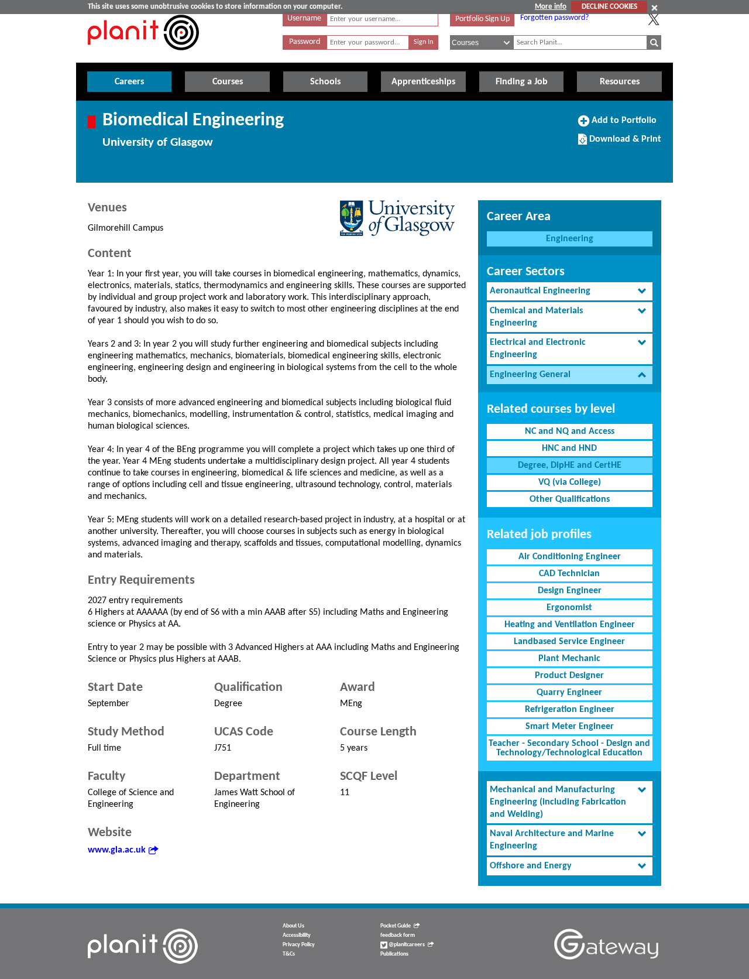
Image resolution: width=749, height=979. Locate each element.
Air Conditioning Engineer (569, 557)
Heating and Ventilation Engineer (569, 624)
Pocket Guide (395, 926)
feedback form (397, 935)
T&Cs (289, 954)
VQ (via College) (569, 482)
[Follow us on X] (653, 19)
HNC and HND (569, 448)
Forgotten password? (554, 17)
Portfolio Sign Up (482, 19)
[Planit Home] (143, 56)
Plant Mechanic (569, 658)
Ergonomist (569, 607)
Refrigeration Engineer (569, 709)
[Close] (654, 7)
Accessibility (297, 935)
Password (304, 42)
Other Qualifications (570, 499)
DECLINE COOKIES (609, 7)
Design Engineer (570, 590)
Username (304, 18)
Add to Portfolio (623, 124)
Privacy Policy (299, 944)
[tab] (569, 291)
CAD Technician (569, 573)
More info (550, 7)
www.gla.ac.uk (117, 850)
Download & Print (623, 143)
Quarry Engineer (569, 692)
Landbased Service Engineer (569, 641)
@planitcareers (406, 944)
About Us (293, 926)
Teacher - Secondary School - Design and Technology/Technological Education (569, 748)
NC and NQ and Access (569, 431)
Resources (620, 82)
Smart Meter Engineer (569, 726)
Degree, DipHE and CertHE (569, 465)
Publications (394, 954)
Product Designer (569, 675)
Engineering (569, 239)
